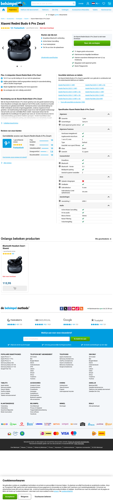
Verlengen (65, 10)
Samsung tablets (6, 387)
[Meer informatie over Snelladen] (60, 184)
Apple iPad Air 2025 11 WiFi (67, 88)
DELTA (32, 363)
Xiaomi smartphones (66, 363)
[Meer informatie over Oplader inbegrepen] (60, 181)
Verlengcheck (64, 385)
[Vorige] (3, 48)
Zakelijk (92, 383)
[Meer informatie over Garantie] (60, 118)
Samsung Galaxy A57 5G (8, 365)
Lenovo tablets (5, 393)
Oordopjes (19, 18)
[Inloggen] (87, 3)
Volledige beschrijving (11, 123)
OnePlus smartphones (66, 361)
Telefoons (45, 10)
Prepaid (62, 389)
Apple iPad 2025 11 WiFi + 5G (95, 85)
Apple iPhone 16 (6, 361)
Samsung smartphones (67, 359)
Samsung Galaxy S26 (7, 363)
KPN (31, 367)
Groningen (63, 406)
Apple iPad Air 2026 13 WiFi (94, 95)
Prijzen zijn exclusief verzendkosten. (78, 442)
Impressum (58, 447)
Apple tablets (5, 385)
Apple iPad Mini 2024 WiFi (94, 99)
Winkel (62, 403)
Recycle (77, 63)
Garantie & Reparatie (7, 410)
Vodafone (33, 377)
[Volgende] (35, 48)
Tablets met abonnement (8, 395)
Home (3, 18)
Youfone (32, 379)
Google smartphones (66, 367)
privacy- (56, 491)
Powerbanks (34, 389)
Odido (32, 371)
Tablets (95, 10)
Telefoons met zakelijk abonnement (99, 389)
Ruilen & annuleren (6, 412)
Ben (31, 359)
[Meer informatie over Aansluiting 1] (60, 201)
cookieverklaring (67, 491)
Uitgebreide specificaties (49, 57)
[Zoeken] (74, 3)
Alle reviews (7, 163)
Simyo (32, 375)
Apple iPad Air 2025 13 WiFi (94, 88)
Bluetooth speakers (36, 397)
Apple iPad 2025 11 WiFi (66, 85)
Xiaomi (26, 18)
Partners (30, 447)
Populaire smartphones (11, 354)
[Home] (3, 9)
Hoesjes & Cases (35, 385)
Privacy (51, 447)
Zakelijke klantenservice (96, 387)
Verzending (4, 406)
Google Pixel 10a (6, 369)
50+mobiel (33, 357)
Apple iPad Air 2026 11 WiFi (94, 92)
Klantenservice (106, 10)
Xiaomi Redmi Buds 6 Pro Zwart (40, 18)
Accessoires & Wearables (80, 10)
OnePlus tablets (5, 391)
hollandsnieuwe (35, 365)
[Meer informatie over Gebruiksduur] (60, 187)
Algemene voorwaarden (83, 447)
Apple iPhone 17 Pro (7, 359)
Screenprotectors (35, 387)
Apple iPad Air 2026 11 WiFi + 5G (69, 95)
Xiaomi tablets (5, 389)
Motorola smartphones (66, 365)
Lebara (32, 369)
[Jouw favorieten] (103, 3)
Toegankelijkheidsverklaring (38, 410)
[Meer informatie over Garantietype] (60, 121)
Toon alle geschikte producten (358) (73, 102)
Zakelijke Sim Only (94, 391)
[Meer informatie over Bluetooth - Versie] (60, 166)
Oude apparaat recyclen (67, 391)
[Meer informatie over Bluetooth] (60, 163)
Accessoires (10, 18)
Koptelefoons (34, 393)
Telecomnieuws (64, 387)
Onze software (34, 412)
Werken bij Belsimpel (40, 447)
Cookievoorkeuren (68, 447)
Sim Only (55, 10)
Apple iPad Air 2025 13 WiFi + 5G (69, 92)
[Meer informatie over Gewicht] (60, 151)
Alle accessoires (35, 399)
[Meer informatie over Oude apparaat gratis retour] (60, 125)
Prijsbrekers (13, 10)
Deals (91, 403)
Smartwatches (34, 395)
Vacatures (33, 414)
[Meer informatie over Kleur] (60, 148)
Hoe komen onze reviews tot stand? (15, 157)
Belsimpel (34, 403)
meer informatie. (79, 443)
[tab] (17, 66)
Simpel (32, 373)
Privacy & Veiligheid (36, 408)
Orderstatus (4, 408)
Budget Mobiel (34, 361)
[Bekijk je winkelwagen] (109, 3)
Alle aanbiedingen (94, 406)
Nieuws (23, 447)
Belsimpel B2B (93, 385)
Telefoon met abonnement (29, 10)
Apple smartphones (65, 357)
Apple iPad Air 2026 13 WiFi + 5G (69, 99)
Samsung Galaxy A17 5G (8, 367)
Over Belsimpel (34, 406)
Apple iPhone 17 (6, 357)
